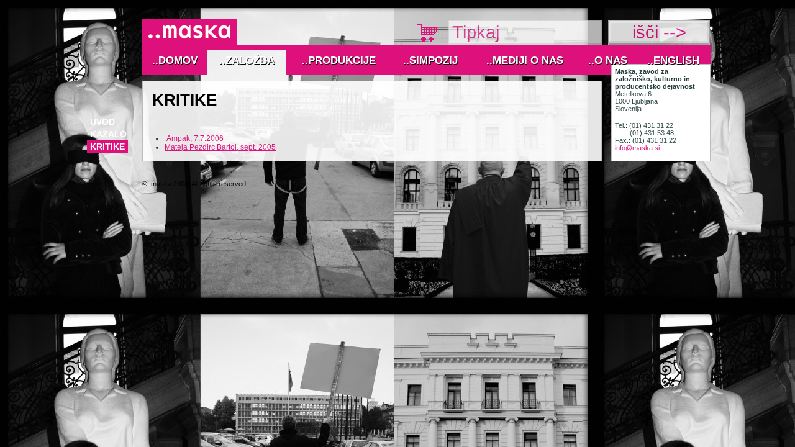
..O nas (607, 60)
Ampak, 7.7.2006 (195, 138)
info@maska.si (637, 147)
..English (673, 60)
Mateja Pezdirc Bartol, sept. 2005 (220, 147)
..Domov (175, 60)
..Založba (247, 60)
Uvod (102, 122)
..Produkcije (339, 60)
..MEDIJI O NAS (524, 60)
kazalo (108, 134)
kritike (107, 146)
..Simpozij (430, 60)
